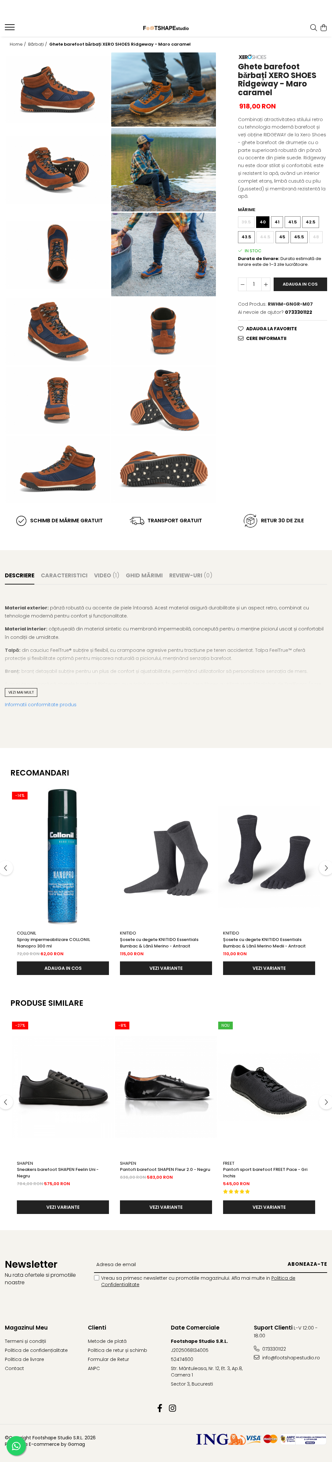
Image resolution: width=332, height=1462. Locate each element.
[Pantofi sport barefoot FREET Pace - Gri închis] (269, 1087)
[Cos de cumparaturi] (323, 28)
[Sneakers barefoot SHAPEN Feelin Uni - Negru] (63, 1087)
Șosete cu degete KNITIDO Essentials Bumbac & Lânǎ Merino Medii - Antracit (264, 942)
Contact (14, 1368)
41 (277, 222)
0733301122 (273, 1349)
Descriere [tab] (19, 575)
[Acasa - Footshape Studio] (166, 28)
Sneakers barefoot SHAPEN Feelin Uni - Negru (58, 1172)
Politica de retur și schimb (117, 1350)
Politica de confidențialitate (36, 1350)
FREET (228, 1163)
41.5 (292, 222)
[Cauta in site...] (313, 28)
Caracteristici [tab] (64, 575)
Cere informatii (266, 338)
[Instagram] (172, 1408)
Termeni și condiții (25, 1341)
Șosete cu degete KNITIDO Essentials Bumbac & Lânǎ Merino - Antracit (159, 942)
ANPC (94, 1368)
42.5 (310, 222)
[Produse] (10, 29)
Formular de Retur (108, 1359)
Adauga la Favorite (271, 328)
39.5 (246, 222)
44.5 (265, 237)
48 (316, 237)
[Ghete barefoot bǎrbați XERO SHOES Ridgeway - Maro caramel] (58, 89)
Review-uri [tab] (190, 575)
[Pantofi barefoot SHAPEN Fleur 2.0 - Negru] (166, 1087)
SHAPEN (25, 1163)
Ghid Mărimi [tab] (144, 575)
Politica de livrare (24, 1359)
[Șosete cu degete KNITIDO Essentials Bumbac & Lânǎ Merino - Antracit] (166, 857)
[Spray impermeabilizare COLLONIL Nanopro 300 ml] (63, 857)
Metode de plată (107, 1341)
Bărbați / (38, 44)
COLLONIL (26, 933)
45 (282, 237)
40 (263, 222)
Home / (18, 44)
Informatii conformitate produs (41, 704)
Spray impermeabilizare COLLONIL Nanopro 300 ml (53, 942)
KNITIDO (128, 933)
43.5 (246, 237)
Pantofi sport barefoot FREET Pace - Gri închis (265, 1172)
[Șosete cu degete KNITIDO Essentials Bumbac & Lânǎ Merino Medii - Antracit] (269, 857)
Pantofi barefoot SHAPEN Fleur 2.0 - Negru (165, 1169)
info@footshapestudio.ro (290, 1357)
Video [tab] (106, 575)
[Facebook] (159, 1408)
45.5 (299, 237)
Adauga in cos (300, 284)
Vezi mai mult (21, 692)
